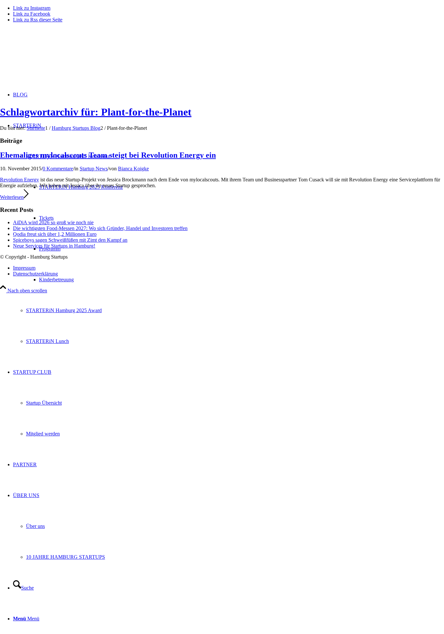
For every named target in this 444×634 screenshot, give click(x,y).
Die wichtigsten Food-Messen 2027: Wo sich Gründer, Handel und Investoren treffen (100, 228)
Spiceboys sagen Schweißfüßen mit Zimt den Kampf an (70, 240)
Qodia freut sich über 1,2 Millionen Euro (55, 234)
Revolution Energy (19, 179)
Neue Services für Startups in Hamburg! (54, 246)
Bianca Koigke (133, 168)
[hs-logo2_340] (49, 58)
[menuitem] (241, 279)
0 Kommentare (58, 168)
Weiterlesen (12, 197)
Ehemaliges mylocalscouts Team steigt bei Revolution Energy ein (108, 155)
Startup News (94, 168)
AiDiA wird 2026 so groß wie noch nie (53, 222)
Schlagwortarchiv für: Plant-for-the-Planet (95, 112)
